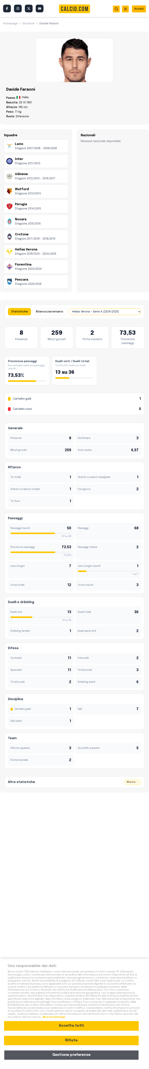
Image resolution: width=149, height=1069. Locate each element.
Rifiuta (71, 1040)
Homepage (10, 23)
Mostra (131, 782)
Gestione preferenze (71, 1055)
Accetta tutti (71, 1025)
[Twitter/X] (29, 8)
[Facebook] (7, 8)
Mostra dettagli (53, 1017)
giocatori (28, 23)
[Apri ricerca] (116, 9)
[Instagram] (18, 8)
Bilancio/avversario (49, 311)
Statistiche (19, 311)
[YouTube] (39, 8)
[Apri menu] (125, 9)
